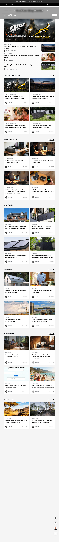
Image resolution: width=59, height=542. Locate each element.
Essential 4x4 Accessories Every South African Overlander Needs (16, 421)
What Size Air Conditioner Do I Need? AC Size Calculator (15, 386)
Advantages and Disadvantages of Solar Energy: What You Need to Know (42, 256)
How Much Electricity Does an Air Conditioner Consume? (14, 355)
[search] (47, 4)
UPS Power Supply (9, 158)
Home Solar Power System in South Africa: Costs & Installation (42, 320)
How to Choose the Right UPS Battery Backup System (42, 161)
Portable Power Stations (10, 94)
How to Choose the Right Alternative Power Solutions (42, 291)
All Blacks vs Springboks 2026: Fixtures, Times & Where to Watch (29, 36)
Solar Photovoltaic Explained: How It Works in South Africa (15, 256)
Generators (7, 288)
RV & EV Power (8, 418)
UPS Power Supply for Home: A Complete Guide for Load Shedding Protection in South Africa (15, 191)
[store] (50, 4)
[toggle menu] (53, 4)
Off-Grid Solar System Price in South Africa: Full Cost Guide (15, 291)
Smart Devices (8, 352)
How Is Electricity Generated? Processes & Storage (13, 320)
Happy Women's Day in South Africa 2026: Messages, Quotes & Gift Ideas (21, 56)
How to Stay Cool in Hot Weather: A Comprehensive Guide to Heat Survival (43, 386)
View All (52, 75)
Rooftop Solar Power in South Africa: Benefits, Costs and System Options (15, 227)
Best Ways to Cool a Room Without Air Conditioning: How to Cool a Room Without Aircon (42, 356)
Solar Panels (8, 224)
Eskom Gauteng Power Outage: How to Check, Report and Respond (20, 47)
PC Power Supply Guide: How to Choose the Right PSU (14, 161)
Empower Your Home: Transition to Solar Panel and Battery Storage (41, 227)
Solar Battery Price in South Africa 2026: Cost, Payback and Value (20, 65)
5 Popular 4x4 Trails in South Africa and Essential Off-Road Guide (42, 421)
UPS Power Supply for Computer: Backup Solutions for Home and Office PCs (42, 191)
